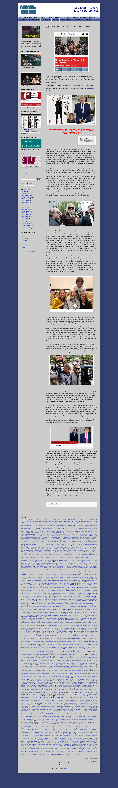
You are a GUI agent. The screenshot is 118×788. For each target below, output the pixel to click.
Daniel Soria (78, 574)
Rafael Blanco (88, 710)
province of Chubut (87, 707)
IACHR (86, 619)
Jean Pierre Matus (44, 629)
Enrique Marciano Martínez (35, 589)
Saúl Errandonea (48, 725)
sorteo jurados (34, 731)
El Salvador (25, 238)
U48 (22, 741)
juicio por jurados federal (92, 640)
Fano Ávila (60, 594)
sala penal (31, 722)
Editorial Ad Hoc (64, 584)
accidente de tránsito (44, 525)
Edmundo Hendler (74, 584)
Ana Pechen (50, 534)
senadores (50, 726)
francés (57, 600)
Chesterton (83, 553)
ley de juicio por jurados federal (45, 657)
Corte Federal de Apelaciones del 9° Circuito (45, 566)
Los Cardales (28, 660)
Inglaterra (43, 623)
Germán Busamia (68, 603)
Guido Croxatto (24, 606)
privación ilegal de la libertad (53, 706)
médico (55, 677)
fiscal (44, 599)
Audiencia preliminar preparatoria (73, 538)
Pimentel (60, 701)
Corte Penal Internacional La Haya (82, 566)
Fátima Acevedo (74, 594)
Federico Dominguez (25, 596)
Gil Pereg (92, 603)
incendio (33, 622)
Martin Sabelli (92, 673)
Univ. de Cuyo (42, 742)
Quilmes (71, 710)
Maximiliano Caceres (29, 677)
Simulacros (55, 19)
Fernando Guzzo (49, 597)
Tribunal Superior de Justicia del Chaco (49, 739)
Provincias (71, 709)
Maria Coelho (66, 667)
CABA (40, 544)
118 (45, 519)
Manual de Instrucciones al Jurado (44, 664)
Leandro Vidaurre (58, 651)
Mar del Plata (82, 664)
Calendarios (46, 544)
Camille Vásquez (60, 545)
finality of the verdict (32, 599)
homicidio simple (60, 618)
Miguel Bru (40, 680)
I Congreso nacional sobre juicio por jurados (73, 619)
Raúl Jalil (34, 712)
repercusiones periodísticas (91, 713)
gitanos (45, 605)
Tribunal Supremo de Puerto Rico (65, 739)
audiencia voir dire (85, 538)
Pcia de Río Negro (32, 694)
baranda (38, 541)
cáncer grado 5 (25, 547)
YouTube (39, 754)
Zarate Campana (50, 754)
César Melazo (29, 553)
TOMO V (86, 736)
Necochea (31, 683)
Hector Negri (85, 609)
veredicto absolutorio (25, 747)
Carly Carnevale (51, 548)
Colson (26, 558)
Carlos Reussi (35, 548)
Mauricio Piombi (69, 676)
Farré (69, 594)
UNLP (81, 744)
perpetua (88, 700)
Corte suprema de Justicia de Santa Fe (79, 567)
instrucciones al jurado (50, 625)
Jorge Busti (61, 631)
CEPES (86, 551)
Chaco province (58, 553)
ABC (93, 519)
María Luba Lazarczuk (66, 669)
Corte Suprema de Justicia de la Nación (37, 567)
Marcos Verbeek (40, 667)
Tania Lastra (87, 732)
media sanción (49, 677)
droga (91, 583)
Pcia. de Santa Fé (26, 225)
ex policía (30, 593)
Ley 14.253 (33, 656)
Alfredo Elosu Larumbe (88, 531)
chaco (45, 553)
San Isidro (72, 722)
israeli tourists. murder (72, 626)
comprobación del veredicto (28, 560)
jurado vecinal (68, 645)
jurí (23, 647)
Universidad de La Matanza (46, 744)
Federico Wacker (51, 596)
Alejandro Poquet (51, 531)
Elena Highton (29, 587)
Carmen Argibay (59, 548)
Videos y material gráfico (54, 17)
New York (56, 683)
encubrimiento (93, 587)
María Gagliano (24, 669)
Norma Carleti (37, 686)
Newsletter (72, 683)
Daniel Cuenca (33, 574)
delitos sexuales (29, 578)
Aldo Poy (55, 529)
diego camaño (70, 580)
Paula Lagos (47, 692)
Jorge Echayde (92, 631)
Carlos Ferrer (82, 547)
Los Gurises (35, 660)
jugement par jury (59, 638)
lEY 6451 (62, 656)
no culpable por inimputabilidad (63, 685)
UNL (73, 744)
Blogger (66, 768)
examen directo (37, 593)
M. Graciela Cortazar (78, 661)
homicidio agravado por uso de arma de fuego (58, 614)
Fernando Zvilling (93, 597)
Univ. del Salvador (50, 742)
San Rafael (54, 723)
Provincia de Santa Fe (53, 709)
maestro (48, 663)
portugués (40, 703)
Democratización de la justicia (41, 578)
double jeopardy (78, 583)
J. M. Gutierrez (75, 628)
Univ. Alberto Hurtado (32, 742)
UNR (91, 744)
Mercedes (53, 679)
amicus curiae (25, 534)
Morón (94, 680)
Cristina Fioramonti (30, 571)
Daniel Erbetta (40, 574)
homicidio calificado (76, 614)
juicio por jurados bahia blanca (66, 640)
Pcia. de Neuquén (26, 214)
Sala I (22, 722)
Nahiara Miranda (73, 682)
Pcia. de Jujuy (25, 207)
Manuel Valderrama (73, 664)
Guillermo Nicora (59, 606)
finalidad (24, 599)
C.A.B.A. (24, 192)
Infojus (94, 622)
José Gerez (57, 634)
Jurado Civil (88, 19)
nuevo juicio (68, 686)
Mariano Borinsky (58, 670)
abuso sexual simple (26, 525)
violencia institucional (41, 751)
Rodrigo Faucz (63, 719)
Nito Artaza (43, 685)
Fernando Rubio (76, 597)
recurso (44, 712)
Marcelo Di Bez (51, 666)
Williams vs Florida (48, 752)
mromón (32, 682)
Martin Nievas (77, 673)
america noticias (82, 532)
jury (42, 647)
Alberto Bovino (74, 528)
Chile (23, 236)
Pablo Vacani (71, 689)
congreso (38, 561)
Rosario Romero (38, 720)
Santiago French (92, 723)
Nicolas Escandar (84, 683)
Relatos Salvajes (71, 713)
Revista (81, 715)
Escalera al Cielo (93, 589)
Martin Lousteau (69, 673)
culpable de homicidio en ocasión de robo (34, 573)
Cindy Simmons (58, 554)
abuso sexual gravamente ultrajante (28, 524)
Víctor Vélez (79, 748)
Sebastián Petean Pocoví (91, 725)
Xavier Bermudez (57, 752)
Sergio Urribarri (90, 726)
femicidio (91, 596)
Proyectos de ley (79, 709)
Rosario (23, 720)
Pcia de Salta (42, 694)
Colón (91, 557)
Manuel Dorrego (56, 664)
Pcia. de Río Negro (26, 216)
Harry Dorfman (38, 609)
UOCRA (30, 745)
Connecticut (57, 561)
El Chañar (61, 586)
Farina (65, 594)
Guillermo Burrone (41, 606)
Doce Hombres (66, 581)
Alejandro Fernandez (25, 531)
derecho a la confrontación (70, 578)
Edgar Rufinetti (44, 584)
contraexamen (71, 563)
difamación (36, 581)
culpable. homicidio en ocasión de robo (52, 573)
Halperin (31, 609)
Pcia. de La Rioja (26, 211)
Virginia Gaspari (62, 751)
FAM (55, 594)
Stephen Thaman (69, 731)
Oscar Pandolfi (86, 688)
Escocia (35, 590)
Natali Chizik (93, 682)
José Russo (38, 635)
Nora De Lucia (29, 686)
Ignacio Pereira (35, 621)
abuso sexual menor (54, 524)
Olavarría (28, 688)
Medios (68, 677)
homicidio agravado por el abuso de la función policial (50, 612)
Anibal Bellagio (85, 535)
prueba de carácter (92, 709)
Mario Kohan (89, 672)
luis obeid (60, 661)
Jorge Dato (85, 631)
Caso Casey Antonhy (39, 550)
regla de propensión (26, 713)
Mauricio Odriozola (60, 676)
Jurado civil (53, 505)
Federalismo (93, 594)
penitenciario (37, 700)
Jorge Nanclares (38, 632)
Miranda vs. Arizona (87, 680)
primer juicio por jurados (70, 704)
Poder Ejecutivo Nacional (78, 701)
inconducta (39, 622)
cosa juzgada (33, 569)
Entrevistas (63, 589)
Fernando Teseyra (84, 597)
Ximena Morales (66, 752)
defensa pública (36, 577)
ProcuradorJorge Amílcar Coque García (68, 706)
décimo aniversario (27, 577)
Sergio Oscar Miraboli (74, 726)
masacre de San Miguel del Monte (67, 674)
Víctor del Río (73, 748)
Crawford (50, 569)
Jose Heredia (64, 634)
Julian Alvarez (37, 642)
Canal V (95, 545)
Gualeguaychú (93, 605)
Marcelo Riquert (59, 666)
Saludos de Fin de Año (53, 722)
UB (24, 741)
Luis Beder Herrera (85, 660)
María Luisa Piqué (85, 669)
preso (63, 704)
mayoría (37, 677)
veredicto (92, 745)
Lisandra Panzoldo (79, 657)
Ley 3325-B (45, 656)
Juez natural (79, 636)
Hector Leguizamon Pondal (75, 609)
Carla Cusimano (41, 547)
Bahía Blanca (76, 540)
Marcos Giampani (92, 666)
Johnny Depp (68, 629)
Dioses (41, 581)
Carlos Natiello (90, 547)
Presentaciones (24, 704)
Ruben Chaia (50, 720)
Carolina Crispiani (68, 548)
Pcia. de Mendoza (26, 213)
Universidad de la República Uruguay (62, 744)
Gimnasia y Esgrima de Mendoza (35, 605)
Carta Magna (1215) (89, 548)
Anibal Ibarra (92, 535)
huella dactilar (41, 619)
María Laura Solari (55, 669)
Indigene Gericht (68, 622)
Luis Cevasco (94, 660)
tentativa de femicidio (47, 733)
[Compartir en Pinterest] (57, 504)
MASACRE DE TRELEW (81, 674)
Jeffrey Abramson (53, 629)
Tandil (82, 732)
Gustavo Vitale (25, 609)
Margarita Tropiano (58, 667)
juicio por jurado (77, 638)
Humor (55, 619)
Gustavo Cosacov (24, 607)
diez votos (30, 581)
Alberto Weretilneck (39, 529)
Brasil (23, 235)
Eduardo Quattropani (36, 586)
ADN (96, 525)
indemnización (56, 622)
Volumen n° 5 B (89, 751)
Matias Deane (29, 676)
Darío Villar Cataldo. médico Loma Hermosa (43, 575)
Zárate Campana (58, 754)
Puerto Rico (25, 245)
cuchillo (63, 571)
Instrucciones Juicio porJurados (65, 625)
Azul (59, 540)
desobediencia (39, 580)
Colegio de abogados (64, 557)
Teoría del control (64, 735)
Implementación (94, 621)
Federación (82, 594)
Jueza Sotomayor (45, 638)
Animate (22, 537)
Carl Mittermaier (33, 547)
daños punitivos (90, 574)
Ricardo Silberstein (88, 716)
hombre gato (61, 610)
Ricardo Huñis (52, 716)
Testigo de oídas (89, 735)
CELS (61, 551)
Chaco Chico (50, 553)
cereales (91, 551)
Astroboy (48, 538)
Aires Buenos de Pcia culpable (31, 528)
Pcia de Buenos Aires (57, 692)
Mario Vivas (32, 673)
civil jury (29, 555)
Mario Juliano (81, 672)
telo (21, 733)
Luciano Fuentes (76, 660)
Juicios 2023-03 (75, 641)
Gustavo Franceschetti (51, 607)
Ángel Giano (45, 535)
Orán (68, 688)
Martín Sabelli (24, 674)
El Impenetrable (81, 586)
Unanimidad (34, 741)
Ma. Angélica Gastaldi (89, 661)
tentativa (39, 733)
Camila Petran (52, 545)
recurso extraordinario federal (53, 712)
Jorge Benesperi (54, 631)
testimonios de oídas (29, 736)
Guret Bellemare (73, 606)
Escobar (30, 590)
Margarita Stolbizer (49, 667)
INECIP (89, 622)
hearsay (44, 609)
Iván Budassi (46, 628)
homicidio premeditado (37, 618)
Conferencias (29, 561)
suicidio (87, 731)
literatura (94, 657)
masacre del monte (92, 674)
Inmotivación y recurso (72, 623)
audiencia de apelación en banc (58, 538)
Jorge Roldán (53, 632)
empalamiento (81, 587)
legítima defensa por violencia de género (43, 653)
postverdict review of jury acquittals (52, 703)
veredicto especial (71, 747)
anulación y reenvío (30, 537)
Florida (77, 599)
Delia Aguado (62, 577)
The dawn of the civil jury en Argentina (60, 736)
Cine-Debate (65, 554)
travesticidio (46, 738)
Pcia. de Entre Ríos (26, 206)
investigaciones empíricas (33, 626)
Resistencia (63, 715)
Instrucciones (39, 625)
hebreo (49, 609)
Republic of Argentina (27, 715)
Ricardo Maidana (60, 716)
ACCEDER (23, 48)
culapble (76, 571)
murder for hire (44, 682)
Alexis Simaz (70, 531)
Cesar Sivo (36, 553)
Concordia (66, 560)
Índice (62, 622)
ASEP (89, 537)
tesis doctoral (72, 735)
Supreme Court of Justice (46, 732)
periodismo (73, 700)
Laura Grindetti (53, 650)
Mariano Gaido (89, 670)
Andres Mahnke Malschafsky (27, 535)
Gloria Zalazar (55, 605)
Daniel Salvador (63, 574)
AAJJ (67, 519)
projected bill (45, 707)
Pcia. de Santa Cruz (27, 223)
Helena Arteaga (92, 609)
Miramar (80, 680)
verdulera (87, 745)
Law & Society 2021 (78, 650)
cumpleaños (77, 573)
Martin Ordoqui (85, 673)
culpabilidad (86, 571)
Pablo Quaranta (47, 689)
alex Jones (64, 531)
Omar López (46, 688)
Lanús (38, 650)
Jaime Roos (90, 628)
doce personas (74, 581)
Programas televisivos (26, 707)
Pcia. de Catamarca (27, 197)
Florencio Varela (70, 599)
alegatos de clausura (73, 529)
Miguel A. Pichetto (89, 679)
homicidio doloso (59, 616)
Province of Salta (30, 709)
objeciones (84, 686)
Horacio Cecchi (89, 618)
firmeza (39, 599)
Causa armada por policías (79, 550)
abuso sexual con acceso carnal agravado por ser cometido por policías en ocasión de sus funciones (75, 522)
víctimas (51, 748)
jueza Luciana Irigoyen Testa (34, 638)
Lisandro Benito (87, 657)
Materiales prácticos (34, 19)
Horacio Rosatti (33, 619)
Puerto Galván (51, 710)
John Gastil (60, 629)
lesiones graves (50, 654)
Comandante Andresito (39, 558)
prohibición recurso (37, 707)
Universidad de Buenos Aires (33, 744)
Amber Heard (67, 532)
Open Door (63, 688)
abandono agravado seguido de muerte (82, 519)
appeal (44, 537)
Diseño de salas (58, 581)
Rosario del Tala (30, 720)
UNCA (48, 741)
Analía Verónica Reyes (79, 534)
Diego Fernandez (77, 580)
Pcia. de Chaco (25, 198)
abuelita (42, 521)
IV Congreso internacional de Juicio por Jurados (31, 628)
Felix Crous (59, 596)
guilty (67, 606)
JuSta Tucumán (78, 647)
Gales (91, 602)
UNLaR (76, 744)
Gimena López (24, 605)
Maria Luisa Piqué (76, 669)
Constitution (42, 563)
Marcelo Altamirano (25, 666)
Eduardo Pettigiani (26, 586)
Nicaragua (24, 240)
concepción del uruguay (56, 560)
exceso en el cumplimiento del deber (71, 593)
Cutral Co (83, 573)
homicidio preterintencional (49, 618)
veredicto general (79, 747)
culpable (94, 571)
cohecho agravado (50, 557)
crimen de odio (57, 569)
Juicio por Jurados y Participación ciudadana (54, 641)
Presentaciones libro (33, 704)
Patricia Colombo (28, 692)
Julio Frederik (81, 642)
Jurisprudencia (23, 19)
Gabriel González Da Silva (59, 602)
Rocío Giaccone (38, 719)
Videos (36, 750)
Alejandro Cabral (83, 529)
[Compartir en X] (53, 504)
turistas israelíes (92, 739)
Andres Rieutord (37, 535)
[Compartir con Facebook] (55, 504)
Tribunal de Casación (89, 738)
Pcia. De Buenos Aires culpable (89, 694)
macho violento (33, 663)
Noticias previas (93, 510)
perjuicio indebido (81, 700)
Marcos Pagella (32, 667)
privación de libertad (41, 706)
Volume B (82, 751)
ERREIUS (81, 589)
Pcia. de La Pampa (26, 209)
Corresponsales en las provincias (64, 564)
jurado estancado (93, 644)
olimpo (33, 688)
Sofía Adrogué (49, 729)
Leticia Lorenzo (80, 654)
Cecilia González (25, 551)
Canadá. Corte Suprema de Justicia (85, 545)
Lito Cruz (50, 658)
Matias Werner (43, 676)
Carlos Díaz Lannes (74, 547)
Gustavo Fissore (41, 607)
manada (34, 664)
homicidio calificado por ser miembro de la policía (73, 615)
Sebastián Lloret (81, 725)
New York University (64, 683)
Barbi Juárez (44, 541)
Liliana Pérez (70, 657)
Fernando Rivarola (67, 597)
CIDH (46, 554)
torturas (95, 736)
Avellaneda (49, 540)
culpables (65, 573)
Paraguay (24, 243)
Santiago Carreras (83, 723)
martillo (37, 673)
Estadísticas (24, 592)
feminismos (23, 597)
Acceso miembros (31, 251)
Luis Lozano (44, 661)
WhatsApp (41, 752)
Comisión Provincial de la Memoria (61, 558)
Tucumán (80, 739)
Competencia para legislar (82, 558)
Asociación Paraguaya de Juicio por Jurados (36, 538)
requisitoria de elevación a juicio (52, 715)
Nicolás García (93, 683)
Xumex (92, 752)
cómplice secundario (93, 558)
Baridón (50, 541)
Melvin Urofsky (89, 677)
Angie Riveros (78, 535)
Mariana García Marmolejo (47, 670)
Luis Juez (38, 661)
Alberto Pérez (24, 529)
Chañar (72, 553)
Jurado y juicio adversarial (77, 645)
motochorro (23, 682)
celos (57, 551)
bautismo (72, 541)
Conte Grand (49, 563)
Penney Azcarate (45, 700)
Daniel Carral (24, 574)
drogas (95, 583)
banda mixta (27, 541)
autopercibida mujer (33, 540)
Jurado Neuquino (53, 645)
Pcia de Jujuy (89, 692)
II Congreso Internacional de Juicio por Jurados (50, 621)
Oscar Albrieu (78, 688)
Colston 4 (32, 558)
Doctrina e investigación (40, 17)
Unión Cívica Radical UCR (90, 741)
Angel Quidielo (52, 535)
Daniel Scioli (71, 574)
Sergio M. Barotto (65, 726)
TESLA (77, 735)
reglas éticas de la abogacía (61, 713)
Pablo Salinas (55, 689)
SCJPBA (55, 725)
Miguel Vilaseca (54, 680)
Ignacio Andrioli (28, 621)
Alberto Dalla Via (82, 528)
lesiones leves (59, 654)
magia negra (66, 663)
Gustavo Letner (69, 607)
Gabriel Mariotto (69, 602)
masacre (47, 674)
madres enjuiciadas (41, 663)
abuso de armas (49, 521)
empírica (87, 587)
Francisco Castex (63, 600)
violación (81, 750)
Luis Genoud (31, 661)
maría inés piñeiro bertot (34, 669)
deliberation (75, 577)
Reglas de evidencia (49, 713)
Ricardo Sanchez (78, 716)
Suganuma (82, 731)
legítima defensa (91, 651)
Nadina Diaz (65, 682)
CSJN (59, 571)
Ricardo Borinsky (24, 716)
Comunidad (47, 560)
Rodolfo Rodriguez (47, 719)
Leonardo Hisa (64, 653)
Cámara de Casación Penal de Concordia (74, 544)
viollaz (48, 751)
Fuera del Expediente (92, 600)
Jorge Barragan (46, 631)
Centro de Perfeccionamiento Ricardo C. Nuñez (73, 551)
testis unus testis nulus (39, 736)
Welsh (36, 752)
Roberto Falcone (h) (57, 717)
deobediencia (60, 578)
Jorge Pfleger (46, 632)
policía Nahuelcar (92, 701)
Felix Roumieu (66, 596)
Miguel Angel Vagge (32, 680)
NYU (79, 686)
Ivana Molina (60, 628)
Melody (75, 677)
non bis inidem (89, 685)
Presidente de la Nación (44, 704)
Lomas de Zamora (76, 659)
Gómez (60, 605)
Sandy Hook (60, 723)
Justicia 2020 (85, 647)
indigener (76, 622)
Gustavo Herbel (61, 607)
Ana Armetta (38, 534)
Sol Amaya (77, 729)
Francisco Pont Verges (81, 600)
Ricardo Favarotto (43, 716)
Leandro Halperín (40, 651)
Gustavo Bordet (81, 606)
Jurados (86, 645)
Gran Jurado (81, 605)
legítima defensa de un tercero (27, 653)
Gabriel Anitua (41, 602)
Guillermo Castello (50, 606)
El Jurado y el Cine (78, 19)
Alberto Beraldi (57, 528)
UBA (28, 741)
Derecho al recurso (82, 578)
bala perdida (84, 540)
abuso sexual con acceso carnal (73, 521)
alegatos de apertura (63, 529)
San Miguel (95, 722)
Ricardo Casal (33, 716)
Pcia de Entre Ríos (80, 692)
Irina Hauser (49, 626)
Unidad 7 (72, 741)
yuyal (44, 754)
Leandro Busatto (31, 651)
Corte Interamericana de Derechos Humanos (65, 566)
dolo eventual (27, 583)
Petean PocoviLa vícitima (41, 701)
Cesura (41, 553)
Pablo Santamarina (63, 689)
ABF (27, 521)
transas (24, 738)
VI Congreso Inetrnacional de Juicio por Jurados (38, 748)
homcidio (77, 610)
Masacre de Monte (54, 674)
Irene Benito (42, 626)
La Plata (83, 648)
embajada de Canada (60, 587)
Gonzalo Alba (66, 605)
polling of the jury (24, 703)
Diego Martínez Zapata (88, 580)
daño (84, 574)
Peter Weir (55, 701)
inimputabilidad (62, 623)
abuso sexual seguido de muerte (90, 524)
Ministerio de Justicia (67, 680)
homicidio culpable (41, 616)
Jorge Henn (30, 632)
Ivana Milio (54, 628)
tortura (90, 736)
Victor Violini (86, 748)
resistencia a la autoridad (72, 715)
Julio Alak (61, 642)
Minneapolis (75, 680)
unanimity (43, 741)
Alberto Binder (65, 528)
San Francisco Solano (63, 722)
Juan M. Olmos (76, 635)
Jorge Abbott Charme (29, 631)
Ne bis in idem (24, 683)
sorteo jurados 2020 (44, 731)
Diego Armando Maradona (59, 580)
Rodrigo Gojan (70, 719)
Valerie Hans (71, 745)
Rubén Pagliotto (64, 720)
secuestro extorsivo (26, 726)
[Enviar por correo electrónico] (50, 504)
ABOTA (31, 521)
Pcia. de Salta (25, 218)
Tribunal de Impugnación (26, 739)
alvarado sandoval (49, 532)
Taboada (57, 732)
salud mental (44, 722)
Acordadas (52, 525)
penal (32, 700)
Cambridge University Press (42, 545)
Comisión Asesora (49, 558)
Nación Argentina (26, 193)
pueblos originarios (42, 710)
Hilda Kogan (40, 610)
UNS (95, 744)
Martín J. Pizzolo (61, 673)
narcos (87, 682)
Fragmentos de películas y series (47, 600)
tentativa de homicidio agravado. (42, 735)
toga (82, 736)
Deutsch (45, 580)
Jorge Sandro (74, 632)
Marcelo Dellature (42, 666)
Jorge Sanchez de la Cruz (63, 632)
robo (81, 717)
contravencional (78, 563)
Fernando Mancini (58, 597)
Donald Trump (69, 583)
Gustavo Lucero (78, 607)
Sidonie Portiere (51, 728)
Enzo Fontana (70, 589)
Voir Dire (76, 751)
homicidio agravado (93, 610)
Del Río (56, 577)
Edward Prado (54, 586)
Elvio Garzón (41, 587)
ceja (54, 551)
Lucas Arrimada (53, 660)
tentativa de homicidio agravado (83, 733)
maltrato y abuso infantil (26, 664)
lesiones (35, 654)
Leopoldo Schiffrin (85, 653)
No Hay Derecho (75, 685)
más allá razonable (40, 674)
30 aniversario (51, 519)
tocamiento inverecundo (74, 736)
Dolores (47, 583)
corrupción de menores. (92, 564)
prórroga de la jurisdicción (55, 707)
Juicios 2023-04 (83, 641)
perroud (94, 700)
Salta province (38, 722)
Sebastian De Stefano (72, 725)
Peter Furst (49, 701)
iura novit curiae (85, 626)
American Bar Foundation (92, 532)
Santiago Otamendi (25, 725)
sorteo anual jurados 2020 (86, 729)
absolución (37, 521)
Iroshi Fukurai (56, 626)
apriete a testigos (51, 537)
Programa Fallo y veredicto (90, 706)
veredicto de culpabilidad (36, 747)
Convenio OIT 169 (36, 564)
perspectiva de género (25, 701)
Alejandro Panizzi (34, 531)
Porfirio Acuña (33, 703)
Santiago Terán (33, 725)
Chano (68, 553)
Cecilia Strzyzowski (43, 551)
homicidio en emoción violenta (71, 616)
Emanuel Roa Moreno (50, 587)
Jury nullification (52, 647)
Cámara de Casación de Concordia (57, 544)
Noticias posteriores (51, 510)
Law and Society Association (90, 650)
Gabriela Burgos (84, 602)
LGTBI (61, 657)
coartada (33, 557)
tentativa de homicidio (68, 734)
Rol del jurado (90, 719)
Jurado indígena (34, 645)
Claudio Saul (27, 557)
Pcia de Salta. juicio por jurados (53, 694)
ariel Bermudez (73, 537)
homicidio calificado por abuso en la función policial (36, 615)
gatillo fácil (29, 603)
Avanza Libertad (42, 540)
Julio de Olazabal (73, 642)
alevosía (59, 531)
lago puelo (33, 650)
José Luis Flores (87, 634)
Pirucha (65, 701)
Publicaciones (24, 710)
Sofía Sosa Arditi (70, 729)
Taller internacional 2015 (65, 732)
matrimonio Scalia (51, 676)
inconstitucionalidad (47, 622)
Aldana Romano (48, 529)
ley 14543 (40, 656)
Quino (77, 710)
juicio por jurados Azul (52, 640)
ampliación (32, 534)
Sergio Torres (83, 726)
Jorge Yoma (88, 632)
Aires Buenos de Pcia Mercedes (46, 528)
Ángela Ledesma (69, 535)
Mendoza (29, 679)
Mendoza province (37, 679)
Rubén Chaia (57, 720)
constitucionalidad (35, 563)
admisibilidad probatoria (88, 525)
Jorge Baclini (38, 631)
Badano (70, 540)
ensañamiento (46, 589)
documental (89, 581)
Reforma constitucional (65, 712)
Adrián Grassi (53, 526)
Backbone (65, 540)
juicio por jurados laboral (38, 641)
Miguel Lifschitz (47, 680)
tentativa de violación (55, 735)
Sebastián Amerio (62, 725)
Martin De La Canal (52, 673)
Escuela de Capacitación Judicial (72, 590)
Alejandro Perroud (43, 531)
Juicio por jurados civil (80, 640)
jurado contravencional (63, 644)
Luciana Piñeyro (68, 660)
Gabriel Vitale (77, 602)
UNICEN (56, 741)
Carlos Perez (28, 548)
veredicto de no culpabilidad (49, 747)
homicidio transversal (71, 618)
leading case (23, 651)
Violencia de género (29, 751)
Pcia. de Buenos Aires (27, 195)
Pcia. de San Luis (26, 221)
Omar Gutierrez (39, 688)
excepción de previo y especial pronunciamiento (52, 593)
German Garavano (77, 603)
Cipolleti (79, 554)
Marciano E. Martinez (83, 666)
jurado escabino (84, 644)
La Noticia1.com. (76, 648)
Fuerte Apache (25, 602)
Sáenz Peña (83, 720)
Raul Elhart (29, 712)
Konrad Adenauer (54, 648)
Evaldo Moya (24, 593)
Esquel (94, 590)
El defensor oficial (68, 586)
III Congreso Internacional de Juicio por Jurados (72, 621)
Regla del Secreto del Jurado (38, 713)
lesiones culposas (42, 654)
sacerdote (77, 720)
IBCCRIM (91, 619)
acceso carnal (35, 525)
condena (77, 560)
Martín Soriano (31, 674)
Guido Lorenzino (32, 606)
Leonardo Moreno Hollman (74, 653)
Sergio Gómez (57, 726)
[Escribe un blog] (52, 504)
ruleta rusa (71, 720)
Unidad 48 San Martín (64, 741)
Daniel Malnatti (55, 574)
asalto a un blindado (82, 537)
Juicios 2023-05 (92, 641)
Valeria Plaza (63, 745)
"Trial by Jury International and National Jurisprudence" (32, 519)
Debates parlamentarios (91, 576)
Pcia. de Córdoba (26, 204)
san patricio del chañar (45, 723)
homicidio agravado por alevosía (29, 612)
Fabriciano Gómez (41, 594)
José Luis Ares (71, 634)
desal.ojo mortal (24, 580)
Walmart (31, 752)
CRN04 (55, 571)
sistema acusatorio (41, 729)
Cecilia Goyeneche (34, 551)
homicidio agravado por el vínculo (71, 612)
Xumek (87, 752)
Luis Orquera (66, 661)
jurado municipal (44, 645)
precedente (63, 703)
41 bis (56, 519)
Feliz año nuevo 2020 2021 (76, 596)
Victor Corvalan (58, 748)
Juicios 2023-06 (24, 642)
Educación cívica (45, 586)
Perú (33, 701)
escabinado (86, 589)
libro (65, 657)
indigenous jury (82, 622)
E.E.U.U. (32, 584)
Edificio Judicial (51, 584)
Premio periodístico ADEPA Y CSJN (88, 703)
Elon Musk (35, 587)
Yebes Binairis (33, 754)
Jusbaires (71, 647)
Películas (28, 700)
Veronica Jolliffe (24, 748)
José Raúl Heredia (30, 635)
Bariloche (56, 541)
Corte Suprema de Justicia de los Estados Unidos (59, 567)
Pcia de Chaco (70, 692)
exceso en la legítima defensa (87, 593)
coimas (57, 557)
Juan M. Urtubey (84, 635)
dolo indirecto (34, 583)
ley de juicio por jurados (77, 656)
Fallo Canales (49, 594)
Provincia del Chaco (63, 709)
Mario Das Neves (65, 671)
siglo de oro (58, 728)
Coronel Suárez (52, 564)
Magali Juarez (60, 663)
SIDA (45, 728)
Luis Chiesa (25, 661)
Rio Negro (28, 717)
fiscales (47, 599)
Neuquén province (49, 683)
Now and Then (62, 686)
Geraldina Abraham (51, 603)
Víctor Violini (93, 748)
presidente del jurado (55, 704)
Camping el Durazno (70, 545)
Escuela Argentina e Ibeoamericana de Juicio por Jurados (51, 590)
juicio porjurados (67, 641)
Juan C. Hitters (59, 635)
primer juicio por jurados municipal (84, 704)
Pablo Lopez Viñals (31, 689)
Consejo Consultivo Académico (68, 561)
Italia (79, 626)
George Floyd (38, 603)
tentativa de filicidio (58, 733)
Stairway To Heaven (53, 731)
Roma (96, 719)
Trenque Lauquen (54, 738)
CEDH (50, 551)
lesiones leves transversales (69, 654)
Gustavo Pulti (94, 607)
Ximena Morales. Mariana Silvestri (77, 752)
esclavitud (24, 590)
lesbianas (29, 654)
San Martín (87, 722)
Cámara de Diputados (30, 545)
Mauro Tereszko (84, 676)
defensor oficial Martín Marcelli (47, 577)
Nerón (42, 683)
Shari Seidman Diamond (36, 728)
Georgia (43, 603)
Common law (72, 558)
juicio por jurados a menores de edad (38, 640)
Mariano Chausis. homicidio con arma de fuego (74, 670)
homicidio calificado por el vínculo (55, 615)
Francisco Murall (72, 600)
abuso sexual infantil (42, 524)
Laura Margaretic (61, 650)
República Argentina (40, 715)
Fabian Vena (33, 594)
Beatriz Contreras (78, 541)
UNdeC (52, 741)
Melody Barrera (82, 677)
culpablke (71, 573)
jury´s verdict (60, 647)
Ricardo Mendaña (69, 716)
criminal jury (73, 569)
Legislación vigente (75, 651)
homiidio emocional (81, 618)
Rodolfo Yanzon (55, 719)
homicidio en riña (82, 616)
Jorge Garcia (23, 632)
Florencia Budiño (54, 599)
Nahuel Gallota (81, 682)
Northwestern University (46, 686)
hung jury (60, 619)
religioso (78, 713)
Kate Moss (46, 648)
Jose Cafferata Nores (48, 634)
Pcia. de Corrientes (26, 202)
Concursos (72, 560)
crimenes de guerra (66, 569)
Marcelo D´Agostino (34, 666)
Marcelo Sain (66, 666)
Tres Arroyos (63, 738)
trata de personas (38, 738)
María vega (28, 670)
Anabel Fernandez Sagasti (60, 534)
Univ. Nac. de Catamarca (61, 742)
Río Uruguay (34, 717)
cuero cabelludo (70, 571)
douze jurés (86, 583)
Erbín (76, 589)
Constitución (93, 561)
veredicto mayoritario (90, 747)
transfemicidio (30, 738)
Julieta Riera (54, 642)
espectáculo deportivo (86, 590)
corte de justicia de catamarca (28, 566)
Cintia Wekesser (73, 554)
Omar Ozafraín (53, 688)
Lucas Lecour (60, 660)
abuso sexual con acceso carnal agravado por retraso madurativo (40, 522)
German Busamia (59, 603)
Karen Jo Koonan (39, 648)
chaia (64, 553)
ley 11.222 (27, 656)
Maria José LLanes (46, 669)
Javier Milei (36, 629)
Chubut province (40, 554)
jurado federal (26, 645)
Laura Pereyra (69, 650)
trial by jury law (79, 738)
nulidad (74, 686)
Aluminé (42, 532)
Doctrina (81, 581)
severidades (26, 728)
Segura (34, 726)
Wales (26, 752)
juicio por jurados (68, 638)
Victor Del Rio (65, 748)
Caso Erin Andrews (48, 550)
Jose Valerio (45, 635)
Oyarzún (23, 689)
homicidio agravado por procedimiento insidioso (35, 613)
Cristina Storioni (49, 571)
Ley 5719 (57, 656)
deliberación (69, 577)
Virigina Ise (70, 751)
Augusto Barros (94, 538)
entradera (52, 589)
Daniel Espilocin (48, 574)
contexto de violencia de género (59, 563)
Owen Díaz (93, 688)
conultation (93, 563)
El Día (75, 586)
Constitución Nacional (25, 563)
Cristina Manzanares (40, 571)
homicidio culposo (50, 616)
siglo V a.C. (65, 728)
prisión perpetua (31, 706)
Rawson (39, 712)
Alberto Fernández (92, 528)
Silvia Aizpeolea (72, 728)
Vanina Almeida (80, 745)
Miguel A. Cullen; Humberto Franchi (77, 679)
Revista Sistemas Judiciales (90, 715)
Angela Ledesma (60, 535)
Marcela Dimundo (92, 664)
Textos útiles (48, 736)
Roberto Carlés (41, 717)
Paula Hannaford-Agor (38, 692)
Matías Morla (36, 676)
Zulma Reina (75, 754)
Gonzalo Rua (74, 605)
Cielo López (51, 554)
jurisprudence (28, 647)
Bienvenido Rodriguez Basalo (27, 542)
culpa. (81, 571)
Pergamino (53, 700)
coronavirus (44, 564)
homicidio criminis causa (29, 616)
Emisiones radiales (71, 587)
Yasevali (27, 754)
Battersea (66, 541)
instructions (93, 625)
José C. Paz (39, 634)
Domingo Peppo (61, 583)
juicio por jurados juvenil (27, 641)
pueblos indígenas (32, 710)
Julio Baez (66, 642)
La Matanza (67, 648)
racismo (81, 710)
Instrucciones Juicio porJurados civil (81, 625)
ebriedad (37, 584)
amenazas (75, 532)
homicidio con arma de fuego (91, 615)
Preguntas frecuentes (66, 19)
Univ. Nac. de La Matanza (73, 742)
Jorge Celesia (79, 631)
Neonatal (38, 683)
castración (70, 550)
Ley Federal (56, 657)
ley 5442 (51, 656)
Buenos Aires (28, 544)
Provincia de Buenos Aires (41, 709)
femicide (86, 596)
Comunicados (39, 560)
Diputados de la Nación (49, 581)
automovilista (25, 540)
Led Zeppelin (66, 651)
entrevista (58, 589)
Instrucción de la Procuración (28, 625)
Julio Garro (87, 642)
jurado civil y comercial (37, 644)
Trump (57, 505)
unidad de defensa (80, 741)
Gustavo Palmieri (86, 607)
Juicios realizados (46, 19)
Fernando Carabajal (40, 597)
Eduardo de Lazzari (85, 584)
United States (24, 742)
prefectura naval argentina (73, 703)
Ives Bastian (67, 628)
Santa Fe (67, 723)
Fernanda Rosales (31, 597)
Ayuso (55, 540)
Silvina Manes (94, 728)
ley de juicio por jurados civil (31, 657)
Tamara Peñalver (75, 732)
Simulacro (24, 729)
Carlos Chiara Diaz (64, 547)
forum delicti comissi (30, 600)
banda (22, 541)
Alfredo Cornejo (78, 531)
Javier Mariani (30, 629)
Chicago (88, 553)
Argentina (58, 537)
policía (85, 701)
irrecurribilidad (63, 626)
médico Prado (61, 677)
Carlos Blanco (56, 547)
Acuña (76, 525)
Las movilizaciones (45, 650)
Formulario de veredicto (85, 599)
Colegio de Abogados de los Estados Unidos (79, 557)
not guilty (55, 686)
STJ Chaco (76, 731)
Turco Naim (85, 739)
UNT (27, 745)
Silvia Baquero (80, 728)
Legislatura (83, 651)
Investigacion (24, 626)
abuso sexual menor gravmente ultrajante (71, 524)
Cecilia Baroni (94, 550)
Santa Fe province (74, 723)
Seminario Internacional (42, 726)
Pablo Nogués (39, 689)
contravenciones (86, 563)
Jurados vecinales (93, 645)
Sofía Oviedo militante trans (59, 729)
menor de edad (46, 679)
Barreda (61, 541)
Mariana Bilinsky (36, 670)
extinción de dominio (25, 594)
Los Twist (41, 660)
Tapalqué (94, 732)
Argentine (66, 537)
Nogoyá (82, 685)
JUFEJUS (52, 638)
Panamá (24, 242)
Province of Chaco (77, 707)
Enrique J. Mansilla (25, 589)
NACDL (49, 682)
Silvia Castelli (87, 728)
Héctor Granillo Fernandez (59, 609)
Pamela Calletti (94, 689)
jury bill (46, 647)
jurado (22, 644)
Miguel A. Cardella (64, 679)
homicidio (83, 611)
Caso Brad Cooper (29, 550)
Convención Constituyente (26, 564)
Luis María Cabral (52, 661)
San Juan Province (79, 722)
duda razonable (25, 584)
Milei (60, 680)
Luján (71, 661)
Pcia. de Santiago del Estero (29, 227)
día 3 (50, 580)
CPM (46, 569)
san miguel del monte (26, 723)
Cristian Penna (81, 569)
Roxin (45, 720)
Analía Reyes (70, 534)
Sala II (26, 722)
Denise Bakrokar (52, 578)
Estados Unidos (33, 592)
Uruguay (24, 247)
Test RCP (82, 735)
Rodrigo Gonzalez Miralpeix (80, 719)
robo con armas (29, 719)
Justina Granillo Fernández (27, 648)
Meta (58, 679)
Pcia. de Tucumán (26, 228)
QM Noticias (65, 710)
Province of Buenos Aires (67, 707)
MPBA (28, 682)
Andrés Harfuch (89, 534)
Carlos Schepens (42, 548)
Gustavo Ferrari (33, 607)
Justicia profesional (93, 647)
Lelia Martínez (57, 653)
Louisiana (46, 660)
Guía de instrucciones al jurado (87, 17)
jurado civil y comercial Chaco (50, 644)
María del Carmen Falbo (91, 667)
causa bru (88, 550)
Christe (33, 554)
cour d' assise (40, 569)
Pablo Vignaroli (79, 689)
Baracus (33, 541)
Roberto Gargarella (75, 717)
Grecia (86, 605)
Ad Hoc (80, 525)
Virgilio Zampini (55, 751)
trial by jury (70, 738)
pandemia (30, 690)
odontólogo (90, 686)
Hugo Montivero (49, 619)
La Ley (60, 648)
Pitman (70, 701)
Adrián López (61, 526)
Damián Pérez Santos (91, 573)
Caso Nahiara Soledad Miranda (60, 550)
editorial (57, 584)
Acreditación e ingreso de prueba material (64, 525)
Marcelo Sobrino (74, 666)
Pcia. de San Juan (26, 220)
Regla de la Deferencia (92, 712)
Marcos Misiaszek (24, 667)
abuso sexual (58, 521)
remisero (83, 713)
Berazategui (93, 541)
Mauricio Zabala (77, 676)
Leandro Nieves (49, 651)
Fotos (37, 600)
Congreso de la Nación (47, 561)
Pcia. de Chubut (26, 200)
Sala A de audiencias (91, 720)
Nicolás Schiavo (24, 685)
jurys (66, 647)
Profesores (80, 706)
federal (87, 594)
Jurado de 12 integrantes (74, 644)
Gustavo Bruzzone (91, 606)
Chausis (77, 553)
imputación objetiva (26, 622)
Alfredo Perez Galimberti (32, 532)
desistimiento (32, 580)
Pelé (23, 700)
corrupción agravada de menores (79, 564)
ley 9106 (67, 656)
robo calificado (87, 717)
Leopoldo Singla (93, 653)
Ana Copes (44, 534)
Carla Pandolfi (49, 547)
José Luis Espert (79, 634)
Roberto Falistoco (65, 717)
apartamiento (38, 537)
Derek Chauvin (92, 578)
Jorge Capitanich (69, 631)
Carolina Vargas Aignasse (78, 548)
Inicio (20, 17)
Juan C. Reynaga (67, 635)
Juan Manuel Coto (93, 635)
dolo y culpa (41, 583)
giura (49, 605)
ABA (71, 519)
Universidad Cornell (85, 742)
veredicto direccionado (61, 747)
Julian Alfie (31, 642)
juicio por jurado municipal (87, 638)
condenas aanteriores (85, 560)
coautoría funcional (41, 557)
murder (37, 682)
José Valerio (51, 635)
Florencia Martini (62, 599)
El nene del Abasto (91, 586)
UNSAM (22, 745)
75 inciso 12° (62, 519)
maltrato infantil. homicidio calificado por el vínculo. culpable (83, 663)
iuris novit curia (93, 626)
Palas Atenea (86, 689)
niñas (38, 685)
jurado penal (61, 645)
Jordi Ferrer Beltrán (87, 629)
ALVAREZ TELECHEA (58, 532)
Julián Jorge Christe (46, 642)
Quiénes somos (28, 17)
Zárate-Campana (67, 754)
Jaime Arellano (83, 628)
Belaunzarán (86, 541)
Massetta (23, 676)
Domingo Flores (53, 583)
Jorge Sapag (81, 632)
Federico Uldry (43, 596)
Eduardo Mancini (93, 584)
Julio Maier (93, 642)
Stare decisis (61, 731)
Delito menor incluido (84, 577)
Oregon (72, 688)
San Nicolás (36, 723)
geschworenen (86, 603)
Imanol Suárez (86, 621)
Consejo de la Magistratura (81, 561)
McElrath (43, 677)
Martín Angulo (44, 673)
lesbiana (24, 654)
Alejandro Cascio (91, 529)
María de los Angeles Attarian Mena (77, 667)
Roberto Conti (48, 717)
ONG (59, 688)
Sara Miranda (41, 725)
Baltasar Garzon (92, 540)
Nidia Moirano (32, 685)
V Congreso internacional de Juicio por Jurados (49, 745)
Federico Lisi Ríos (35, 596)
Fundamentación (33, 602)
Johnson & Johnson (77, 629)
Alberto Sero (30, 529)
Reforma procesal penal (78, 712)
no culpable (50, 685)
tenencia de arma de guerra (30, 733)
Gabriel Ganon (49, 602)
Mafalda (53, 663)
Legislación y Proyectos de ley (70, 17)
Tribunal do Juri (36, 739)
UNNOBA (86, 744)
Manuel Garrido (64, 664)
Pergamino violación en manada (63, 700)
